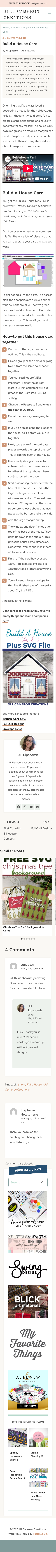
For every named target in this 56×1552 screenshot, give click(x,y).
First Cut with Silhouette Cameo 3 (12, 830)
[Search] (42, 1182)
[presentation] (27, 891)
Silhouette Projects (14, 38)
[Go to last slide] (4, 896)
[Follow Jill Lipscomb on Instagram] (25, 807)
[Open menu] (49, 14)
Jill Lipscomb (12, 50)
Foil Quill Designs (13, 724)
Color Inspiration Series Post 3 (17, 1475)
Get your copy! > (28, 3)
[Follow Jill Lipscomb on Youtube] (31, 807)
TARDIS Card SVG (14, 718)
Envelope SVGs (12, 729)
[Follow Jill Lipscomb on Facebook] (18, 807)
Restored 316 (40, 1533)
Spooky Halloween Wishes (16, 1456)
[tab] (22, 939)
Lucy (24, 965)
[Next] (51, 896)
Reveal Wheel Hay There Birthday (38, 1496)
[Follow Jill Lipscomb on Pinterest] (37, 807)
